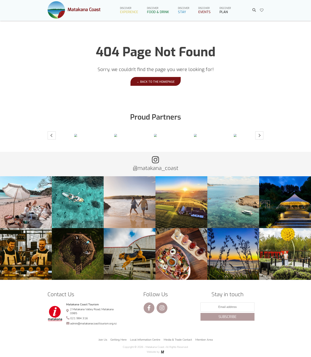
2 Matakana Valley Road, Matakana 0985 (92, 311)
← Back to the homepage (156, 82)
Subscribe (227, 316)
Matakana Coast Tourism (82, 304)
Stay (183, 10)
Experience (129, 10)
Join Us (102, 340)
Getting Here (118, 340)
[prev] (52, 135)
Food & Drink (158, 10)
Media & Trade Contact (178, 340)
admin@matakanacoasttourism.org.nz (93, 324)
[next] (259, 135)
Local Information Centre (145, 340)
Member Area (204, 340)
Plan (225, 10)
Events (204, 10)
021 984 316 (79, 318)
